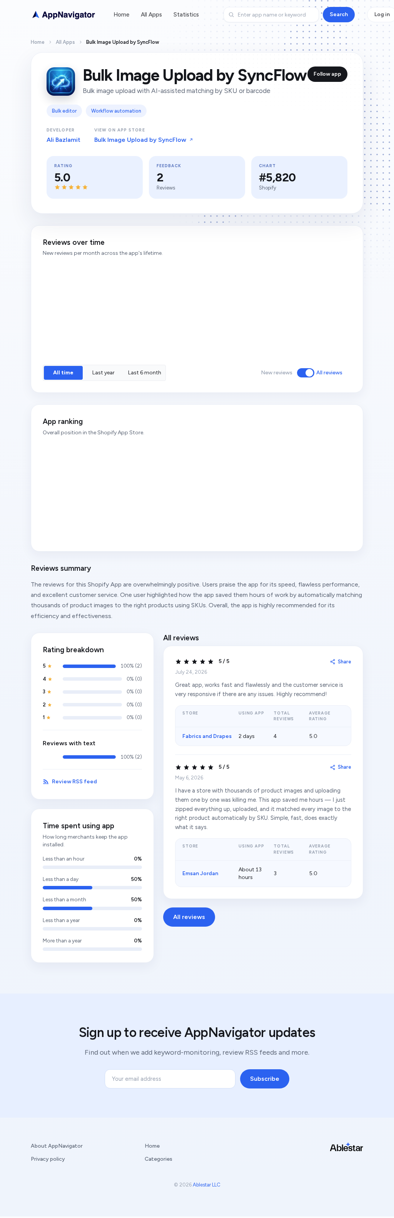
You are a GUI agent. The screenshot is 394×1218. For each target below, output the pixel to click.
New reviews (276, 372)
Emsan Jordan (200, 873)
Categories (158, 1159)
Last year (103, 372)
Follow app (327, 74)
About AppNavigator (57, 1146)
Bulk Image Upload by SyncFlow (140, 139)
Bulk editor (64, 111)
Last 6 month (144, 372)
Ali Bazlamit (63, 139)
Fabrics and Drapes (207, 736)
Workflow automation (116, 111)
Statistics (186, 14)
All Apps (151, 14)
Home (121, 14)
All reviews (329, 372)
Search (339, 14)
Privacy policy (48, 1159)
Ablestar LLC (206, 1185)
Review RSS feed (74, 781)
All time (63, 372)
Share (344, 662)
